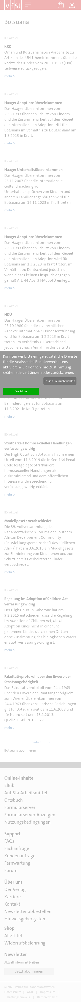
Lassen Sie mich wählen (59, 381)
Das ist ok (21, 391)
